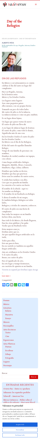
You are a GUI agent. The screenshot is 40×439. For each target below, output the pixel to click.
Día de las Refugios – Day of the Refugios (19, 39)
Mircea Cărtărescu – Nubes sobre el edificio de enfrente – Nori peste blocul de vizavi (19, 402)
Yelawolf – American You (13, 396)
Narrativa (9, 315)
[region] (20, 421)
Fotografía (9, 358)
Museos (6, 322)
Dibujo (8, 354)
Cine (7, 336)
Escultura (9, 350)
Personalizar (20, 430)
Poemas (6, 300)
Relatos (8, 311)
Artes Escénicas (9, 330)
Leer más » (6, 276)
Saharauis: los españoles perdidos (16, 392)
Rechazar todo (20, 435)
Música (6, 304)
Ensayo (8, 318)
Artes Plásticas (9, 344)
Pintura (8, 347)
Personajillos (8, 326)
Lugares (6, 362)
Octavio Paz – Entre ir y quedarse (16, 389)
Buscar (4, 373)
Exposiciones (8, 340)
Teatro (7, 332)
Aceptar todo (20, 425)
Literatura (7, 308)
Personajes (7, 365)
